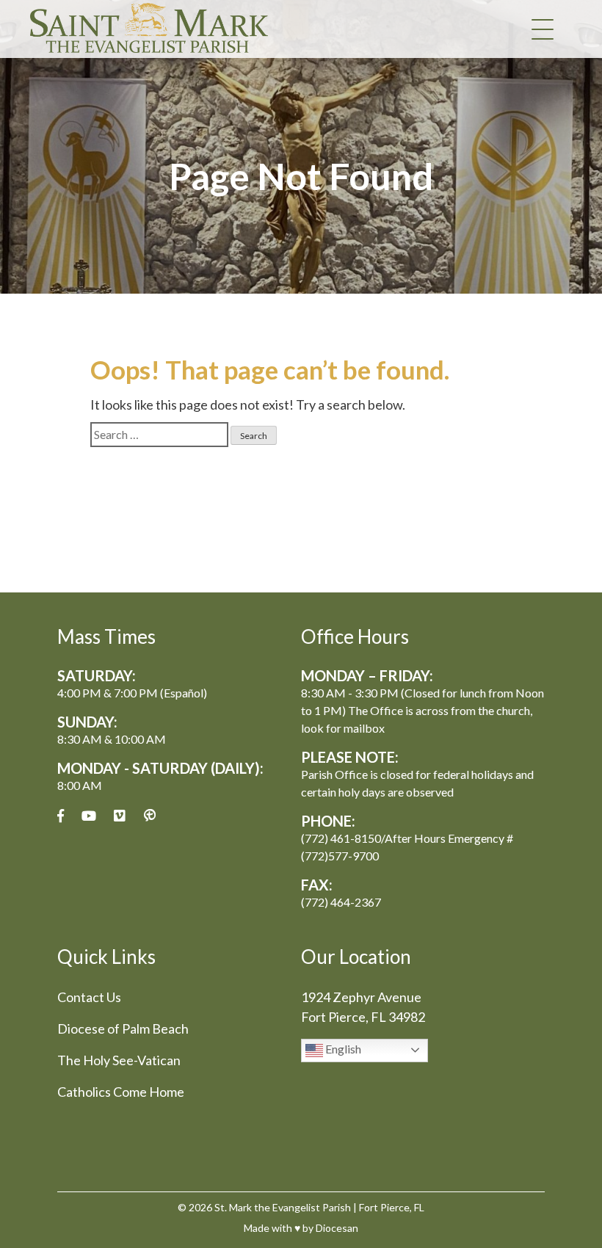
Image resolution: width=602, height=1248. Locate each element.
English (342, 1049)
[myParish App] (149, 816)
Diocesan (337, 1228)
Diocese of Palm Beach (123, 1028)
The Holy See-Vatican (119, 1060)
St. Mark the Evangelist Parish (282, 1207)
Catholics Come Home (120, 1092)
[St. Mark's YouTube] (88, 816)
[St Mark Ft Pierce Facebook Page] (60, 816)
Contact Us (89, 997)
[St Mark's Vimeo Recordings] (120, 816)
